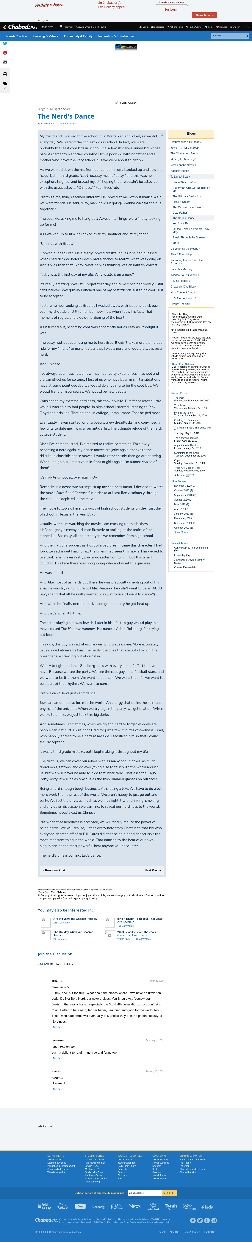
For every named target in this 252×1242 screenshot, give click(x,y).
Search (121, 1172)
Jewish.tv (81, 1206)
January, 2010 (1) (183, 513)
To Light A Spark (60, 109)
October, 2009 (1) (183, 527)
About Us (174, 1232)
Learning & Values (45, 36)
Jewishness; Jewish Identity (189, 559)
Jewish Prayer (159, 1175)
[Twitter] (200, 1220)
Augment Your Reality (186, 445)
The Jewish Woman (95, 1163)
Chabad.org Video (94, 1159)
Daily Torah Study (127, 1166)
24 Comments (60, 939)
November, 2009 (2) (184, 523)
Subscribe (179, 475)
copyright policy (88, 898)
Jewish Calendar (126, 1163)
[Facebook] (193, 1220)
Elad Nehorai (47, 123)
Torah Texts (171, 1206)
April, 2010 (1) (181, 509)
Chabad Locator (187, 1172)
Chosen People (182, 567)
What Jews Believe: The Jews (136, 932)
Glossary (122, 1175)
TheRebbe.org (92, 1181)
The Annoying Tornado (186, 438)
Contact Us (209, 1232)
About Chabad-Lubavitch (192, 1159)
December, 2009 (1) (184, 518)
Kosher (156, 1169)
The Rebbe (185, 1163)
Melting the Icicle (183, 412)
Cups (177, 460)
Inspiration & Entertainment (117, 36)
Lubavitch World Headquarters (156, 1219)
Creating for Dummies (186, 420)
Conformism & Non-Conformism (191, 547)
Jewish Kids (207, 1206)
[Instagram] (214, 1220)
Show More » (181, 532)
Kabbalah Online (93, 1175)
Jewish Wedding (160, 1163)
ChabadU (99, 1206)
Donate (223, 26)
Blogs (41, 109)
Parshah (156, 1172)
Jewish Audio (159, 1178)
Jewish (145, 1222)
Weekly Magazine (56, 1172)
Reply (56, 1027)
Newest (61, 963)
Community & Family (78, 36)
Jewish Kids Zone (94, 1172)
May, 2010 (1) (181, 504)
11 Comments (143, 938)
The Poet (179, 397)
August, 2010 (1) (183, 499)
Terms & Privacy (191, 1232)
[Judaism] (20, 26)
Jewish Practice (16, 36)
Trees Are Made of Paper (187, 467)
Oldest (69, 963)
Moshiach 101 (92, 1169)
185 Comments (61, 922)
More (176, 242)
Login (145, 26)
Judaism (134, 1222)
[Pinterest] (207, 1220)
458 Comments (125, 925)
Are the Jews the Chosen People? (75, 918)
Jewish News (91, 1166)
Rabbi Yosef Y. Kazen (103, 1222)
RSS (120, 1178)
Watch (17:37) (124, 938)
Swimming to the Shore (186, 452)
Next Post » (153, 870)
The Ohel (184, 1166)
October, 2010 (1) (183, 490)
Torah (126, 1222)
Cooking (153, 1206)
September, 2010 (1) (185, 495)
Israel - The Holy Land (96, 1178)
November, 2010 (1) (184, 485)
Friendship (179, 555)
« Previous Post (54, 870)
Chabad (90, 1219)
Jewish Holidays (160, 1159)
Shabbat (156, 1166)
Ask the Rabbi (176, 26)
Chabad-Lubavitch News (192, 1169)
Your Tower (180, 405)
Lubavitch (99, 1219)
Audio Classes (117, 1206)
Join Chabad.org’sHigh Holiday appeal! (111, 4)
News (135, 1206)
